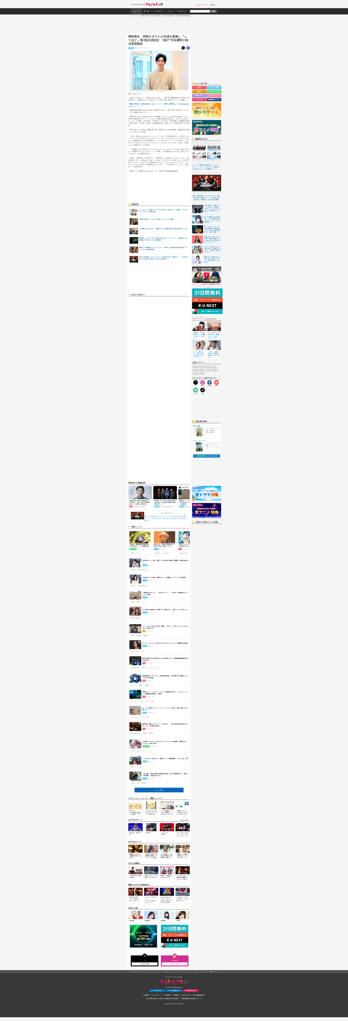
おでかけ (166, 971)
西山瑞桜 (139, 635)
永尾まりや (133, 569)
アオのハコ (133, 750)
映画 (152, 701)
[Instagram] (202, 382)
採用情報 (176, 995)
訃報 (148, 717)
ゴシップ (143, 651)
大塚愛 (138, 601)
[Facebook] (209, 382)
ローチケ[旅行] (173, 990)
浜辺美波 (202, 367)
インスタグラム (165, 553)
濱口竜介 (143, 667)
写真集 (207, 367)
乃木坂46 (214, 367)
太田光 (138, 782)
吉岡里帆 (215, 370)
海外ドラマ (199, 95)
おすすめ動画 (134, 863)
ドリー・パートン (134, 717)
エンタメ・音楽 (214, 87)
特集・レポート (214, 971)
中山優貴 (145, 635)
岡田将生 (134, 93)
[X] (195, 382)
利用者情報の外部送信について (191, 998)
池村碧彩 (133, 635)
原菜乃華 (151, 733)
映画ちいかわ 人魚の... (184, 553)
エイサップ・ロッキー (144, 701)
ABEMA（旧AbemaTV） (143, 569)
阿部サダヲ (139, 93)
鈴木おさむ (157, 553)
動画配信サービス (214, 99)
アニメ (137, 553)
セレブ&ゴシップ (214, 95)
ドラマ (143, 601)
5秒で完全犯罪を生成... (135, 733)
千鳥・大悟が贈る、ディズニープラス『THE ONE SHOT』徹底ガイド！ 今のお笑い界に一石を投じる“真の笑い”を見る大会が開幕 (165, 518)
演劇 (199, 91)
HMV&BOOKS (190, 990)
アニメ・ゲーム (214, 91)
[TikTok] (202, 390)
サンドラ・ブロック (135, 651)
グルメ (157, 971)
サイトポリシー (157, 995)
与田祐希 (202, 373)
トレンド (199, 99)
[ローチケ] (213, 5)
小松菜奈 (208, 370)
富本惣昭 (147, 685)
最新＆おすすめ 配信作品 (139, 885)
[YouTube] (216, 382)
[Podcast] (195, 390)
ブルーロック (133, 685)
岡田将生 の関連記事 (137, 483)
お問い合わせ (186, 995)
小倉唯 (132, 553)
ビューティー (185, 971)
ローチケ (156, 990)
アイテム (203, 971)
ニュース (136, 15)
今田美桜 (195, 367)
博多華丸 (144, 782)
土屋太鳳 (195, 373)
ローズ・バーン (134, 701)
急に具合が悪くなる (135, 667)
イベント (149, 971)
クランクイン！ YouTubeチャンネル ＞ (211, 284)
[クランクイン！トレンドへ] (202, 5)
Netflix (132, 766)
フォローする (144, 964)
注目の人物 (133, 908)
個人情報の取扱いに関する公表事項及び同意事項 (162, 998)
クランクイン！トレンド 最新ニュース (145, 798)
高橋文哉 (141, 685)
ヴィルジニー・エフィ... (153, 667)
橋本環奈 (202, 370)
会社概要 (146, 995)
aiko (139, 750)
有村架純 (195, 370)
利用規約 (167, 995)
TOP (131, 15)
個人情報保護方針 (199, 995)
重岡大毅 (145, 733)
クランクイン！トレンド (136, 971)
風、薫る (133, 782)
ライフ (194, 971)
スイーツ (175, 971)
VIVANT (132, 601)
